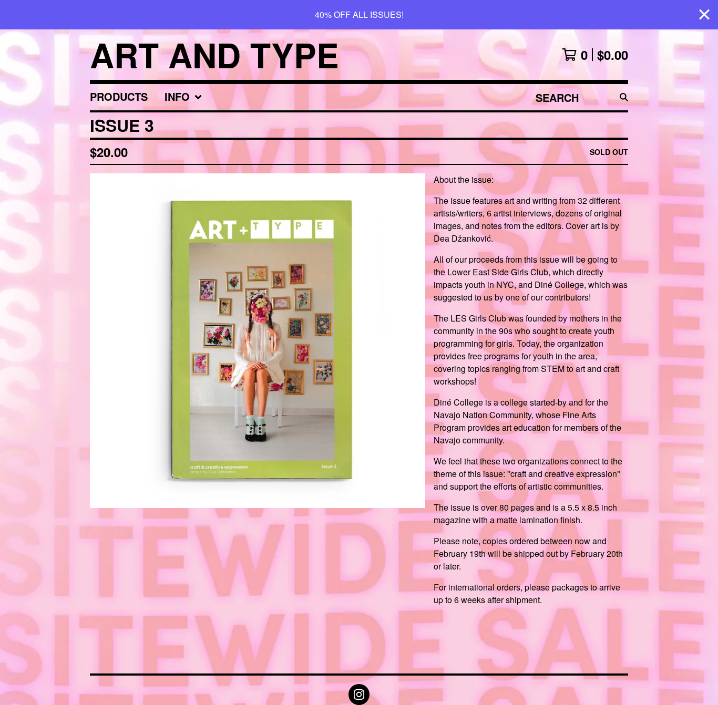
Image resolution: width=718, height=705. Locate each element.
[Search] (624, 97)
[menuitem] (119, 97)
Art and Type (214, 54)
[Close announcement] (704, 15)
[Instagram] (359, 694)
